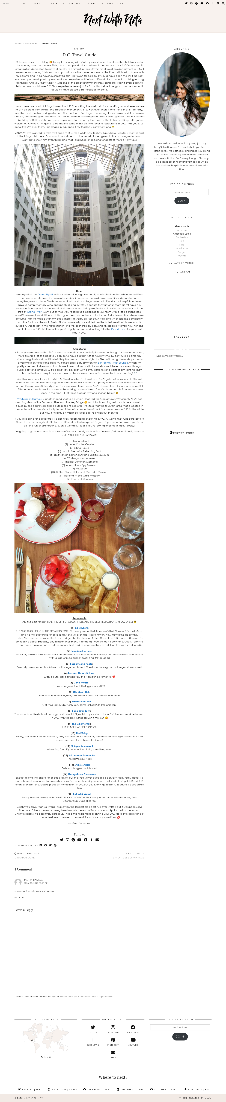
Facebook (97, 1089)
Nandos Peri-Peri (81, 701)
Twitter (30, 1089)
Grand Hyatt (45, 294)
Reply (21, 897)
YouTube (164, 1089)
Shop (91, 3)
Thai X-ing (82, 733)
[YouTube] (202, 3)
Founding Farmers (81, 650)
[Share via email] (41, 845)
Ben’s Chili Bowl (81, 710)
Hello (21, 3)
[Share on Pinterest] (55, 845)
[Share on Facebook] (45, 845)
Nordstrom (182, 248)
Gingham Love (27, 855)
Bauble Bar (182, 237)
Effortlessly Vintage (128, 855)
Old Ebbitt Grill (81, 691)
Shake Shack (82, 764)
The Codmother (81, 723)
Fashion (29, 43)
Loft (182, 240)
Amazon (182, 230)
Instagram (64, 1089)
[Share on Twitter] (50, 845)
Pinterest (131, 1089)
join (182, 200)
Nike (181, 244)
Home (7, 3)
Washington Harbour (29, 398)
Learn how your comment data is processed (87, 996)
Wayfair (182, 255)
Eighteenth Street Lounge (112, 362)
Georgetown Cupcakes (82, 774)
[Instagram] (191, 3)
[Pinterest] (196, 3)
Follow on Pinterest (183, 432)
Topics (36, 3)
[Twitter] (186, 3)
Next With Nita (113, 19)
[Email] (218, 3)
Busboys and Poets (81, 663)
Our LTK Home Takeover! (64, 3)
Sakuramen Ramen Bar (82, 755)
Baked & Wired (82, 793)
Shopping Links (112, 3)
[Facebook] (207, 3)
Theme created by (196, 1098)
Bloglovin (198, 1089)
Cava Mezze (81, 682)
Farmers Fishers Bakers (81, 673)
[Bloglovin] (213, 3)
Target (181, 252)
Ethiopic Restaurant (82, 745)
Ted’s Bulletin (81, 627)
